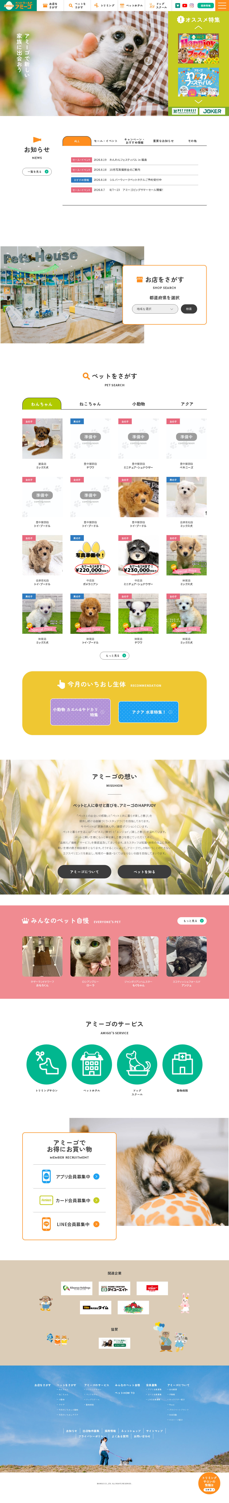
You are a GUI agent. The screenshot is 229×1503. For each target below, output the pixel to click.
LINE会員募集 (154, 1399)
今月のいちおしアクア (68, 1414)
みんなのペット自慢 (127, 1385)
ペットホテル (92, 1394)
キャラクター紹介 (177, 1399)
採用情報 (110, 1431)
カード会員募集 (154, 1394)
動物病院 (90, 1404)
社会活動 (173, 1414)
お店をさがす (42, 1385)
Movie (171, 1404)
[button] (198, 27)
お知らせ (71, 1431)
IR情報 (172, 1394)
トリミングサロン (94, 1389)
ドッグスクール (93, 1399)
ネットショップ (131, 1431)
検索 (189, 309)
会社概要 (173, 1389)
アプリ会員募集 (154, 1389)
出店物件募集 (91, 1431)
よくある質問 (120, 1436)
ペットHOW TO (125, 1393)
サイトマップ (154, 1431)
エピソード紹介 (176, 1419)
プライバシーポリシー (92, 1436)
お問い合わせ (142, 1436)
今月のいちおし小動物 (68, 1409)
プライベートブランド (179, 1409)
